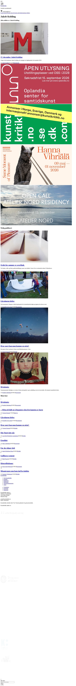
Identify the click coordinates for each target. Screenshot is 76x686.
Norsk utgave (10, 13)
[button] (1, 2)
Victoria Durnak (6, 351)
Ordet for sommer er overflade (13, 265)
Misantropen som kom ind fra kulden (15, 471)
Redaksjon (6, 480)
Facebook (6, 488)
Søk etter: (3, 680)
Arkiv (5, 484)
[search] (2, 4)
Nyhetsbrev (6, 487)
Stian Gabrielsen (6, 443)
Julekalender (16, 62)
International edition (25, 13)
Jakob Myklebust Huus (7, 451)
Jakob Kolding (5, 62)
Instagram (6, 490)
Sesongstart (18, 392)
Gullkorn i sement (7, 456)
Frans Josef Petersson (7, 466)
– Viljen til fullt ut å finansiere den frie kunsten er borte (22, 410)
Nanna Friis (5, 270)
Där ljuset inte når (8, 433)
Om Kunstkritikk (8, 478)
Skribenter (6, 482)
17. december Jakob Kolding (11, 57)
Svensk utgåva (17, 13)
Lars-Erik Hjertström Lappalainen (10, 436)
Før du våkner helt (8, 448)
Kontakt (5, 479)
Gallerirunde (15, 270)
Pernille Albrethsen (6, 392)
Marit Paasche (5, 459)
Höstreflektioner (7, 463)
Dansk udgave (4, 13)
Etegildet (4, 440)
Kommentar (19, 306)
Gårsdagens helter (8, 301)
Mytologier (5, 387)
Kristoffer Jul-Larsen (7, 306)
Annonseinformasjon (8, 483)
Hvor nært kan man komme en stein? (15, 346)
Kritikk (15, 351)
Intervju (16, 413)
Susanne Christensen (7, 474)
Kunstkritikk (3, 5)
